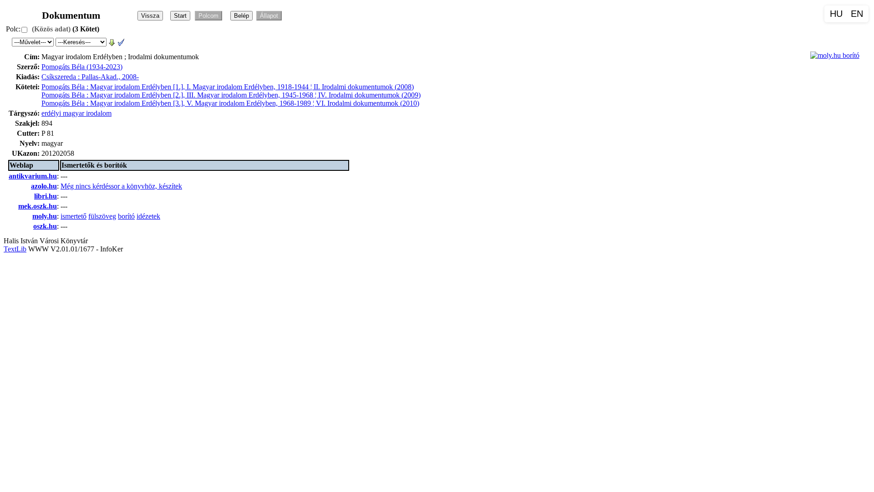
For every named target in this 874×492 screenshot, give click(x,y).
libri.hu (45, 196)
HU (836, 14)
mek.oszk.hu (37, 206)
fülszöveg (102, 216)
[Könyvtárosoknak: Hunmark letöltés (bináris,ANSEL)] (112, 42)
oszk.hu (45, 226)
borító (126, 216)
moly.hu (44, 216)
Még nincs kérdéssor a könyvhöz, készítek (121, 186)
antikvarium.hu (33, 176)
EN (857, 14)
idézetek (148, 216)
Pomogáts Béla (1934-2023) (81, 67)
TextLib (15, 249)
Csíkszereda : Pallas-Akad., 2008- (90, 77)
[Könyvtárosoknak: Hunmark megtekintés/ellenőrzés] (121, 42)
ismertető (73, 216)
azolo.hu (44, 186)
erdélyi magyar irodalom (76, 113)
